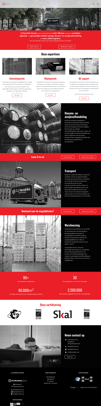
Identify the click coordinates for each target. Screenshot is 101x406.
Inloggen (73, 387)
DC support (50, 381)
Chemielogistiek (50, 377)
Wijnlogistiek (50, 379)
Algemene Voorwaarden (88, 387)
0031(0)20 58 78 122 (73, 349)
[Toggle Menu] (97, 4)
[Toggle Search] (93, 4)
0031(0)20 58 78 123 (73, 346)
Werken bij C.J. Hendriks (50, 383)
